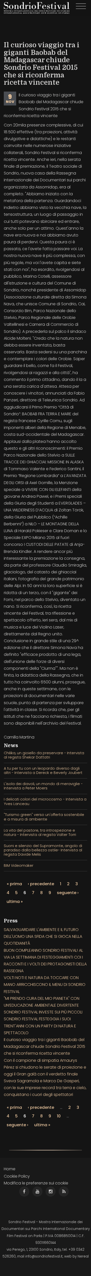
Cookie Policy (17, 1176)
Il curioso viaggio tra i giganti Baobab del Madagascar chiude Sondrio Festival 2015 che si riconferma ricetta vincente (44, 1046)
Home (9, 1169)
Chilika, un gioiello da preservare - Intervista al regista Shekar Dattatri (44, 755)
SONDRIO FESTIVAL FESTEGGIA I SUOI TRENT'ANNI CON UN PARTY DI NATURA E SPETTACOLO (40, 1025)
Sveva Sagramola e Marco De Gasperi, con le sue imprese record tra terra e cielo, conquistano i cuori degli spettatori (45, 1087)
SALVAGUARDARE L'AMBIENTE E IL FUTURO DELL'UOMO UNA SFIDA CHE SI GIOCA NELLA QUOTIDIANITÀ (43, 936)
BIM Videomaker (18, 865)
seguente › (68, 893)
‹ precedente (41, 884)
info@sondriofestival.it (44, 1256)
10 (59, 1116)
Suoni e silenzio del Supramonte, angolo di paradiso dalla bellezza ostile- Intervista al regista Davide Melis (43, 850)
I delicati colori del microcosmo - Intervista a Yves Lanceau (45, 801)
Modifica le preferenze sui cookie (36, 1183)
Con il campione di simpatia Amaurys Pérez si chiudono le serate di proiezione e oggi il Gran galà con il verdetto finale (45, 1067)
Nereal (83, 1256)
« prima (14, 884)
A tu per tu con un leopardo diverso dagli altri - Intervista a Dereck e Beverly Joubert (43, 770)
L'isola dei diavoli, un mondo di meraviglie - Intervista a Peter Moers (43, 786)
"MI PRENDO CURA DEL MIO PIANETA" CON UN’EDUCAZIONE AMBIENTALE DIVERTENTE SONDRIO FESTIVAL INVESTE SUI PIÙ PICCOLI (43, 1005)
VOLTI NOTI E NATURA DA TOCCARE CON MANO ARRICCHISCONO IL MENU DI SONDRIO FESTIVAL (44, 984)
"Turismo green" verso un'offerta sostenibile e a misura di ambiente (44, 816)
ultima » (15, 901)
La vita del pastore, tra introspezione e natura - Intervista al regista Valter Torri (40, 832)
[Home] (36, 8)
